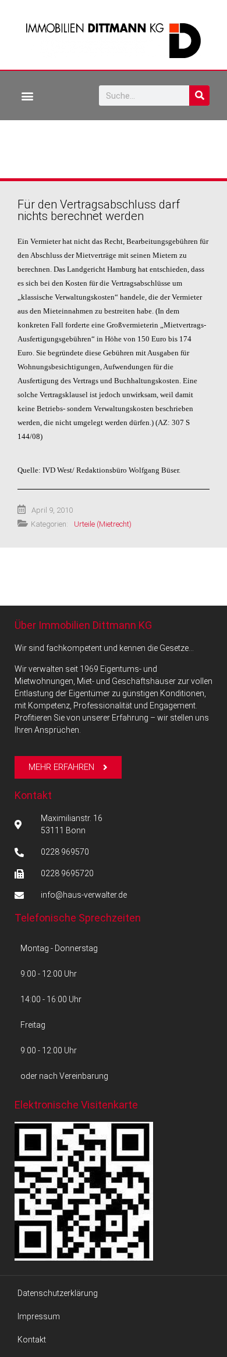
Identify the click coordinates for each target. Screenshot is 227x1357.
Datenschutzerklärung (57, 1293)
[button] (27, 95)
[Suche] (199, 95)
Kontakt (33, 795)
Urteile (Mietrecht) (103, 524)
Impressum (38, 1316)
